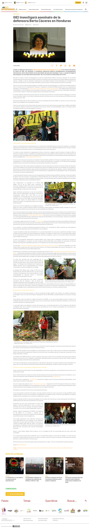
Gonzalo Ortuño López (19, 24)
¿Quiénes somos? (22, 9)
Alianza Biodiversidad (34, 9)
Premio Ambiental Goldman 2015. (33, 156)
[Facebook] (83, 2)
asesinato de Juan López (39, 383)
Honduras (37, 24)
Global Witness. (57, 376)
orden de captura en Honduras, (35, 215)
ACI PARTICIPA (33, 379)
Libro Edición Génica (58, 9)
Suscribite (78, 2)
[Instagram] (86, 2)
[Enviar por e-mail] (74, 65)
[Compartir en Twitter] (61, 65)
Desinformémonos (21, 444)
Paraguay (27, 476)
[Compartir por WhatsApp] (65, 65)
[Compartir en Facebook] (56, 65)
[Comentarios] (52, 65)
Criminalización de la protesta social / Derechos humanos (29, 447)
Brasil (46, 476)
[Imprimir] (69, 65)
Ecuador (7, 476)
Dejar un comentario (16, 494)
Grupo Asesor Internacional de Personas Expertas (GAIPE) (43, 88)
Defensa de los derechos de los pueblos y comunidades (55, 447)
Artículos (16, 14)
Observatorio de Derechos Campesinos (74, 9)
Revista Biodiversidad (46, 9)
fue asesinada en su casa (47, 69)
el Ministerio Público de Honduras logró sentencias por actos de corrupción (39, 245)
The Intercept (39, 221)
